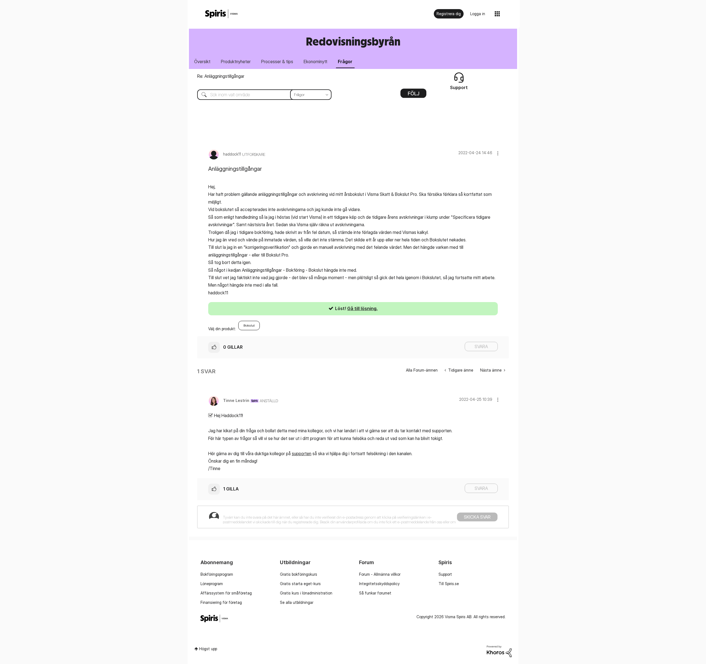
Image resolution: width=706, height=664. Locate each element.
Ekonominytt (315, 61)
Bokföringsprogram (216, 574)
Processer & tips (277, 61)
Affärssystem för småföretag (226, 593)
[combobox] (260, 94)
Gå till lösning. (362, 308)
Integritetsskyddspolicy (379, 583)
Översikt (202, 61)
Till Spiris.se (448, 583)
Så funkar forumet (375, 593)
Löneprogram (211, 583)
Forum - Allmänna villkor (379, 574)
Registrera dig (449, 13)
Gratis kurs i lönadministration (306, 593)
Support (445, 574)
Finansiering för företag (221, 602)
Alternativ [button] (413, 95)
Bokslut (249, 325)
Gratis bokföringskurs (298, 574)
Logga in (477, 13)
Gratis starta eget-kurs (300, 583)
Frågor (345, 61)
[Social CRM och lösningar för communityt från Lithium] (499, 651)
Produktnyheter (236, 61)
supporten (301, 453)
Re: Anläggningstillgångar (220, 76)
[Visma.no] (221, 13)
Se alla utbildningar (296, 602)
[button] (497, 153)
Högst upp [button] (208, 648)
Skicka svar (477, 517)
